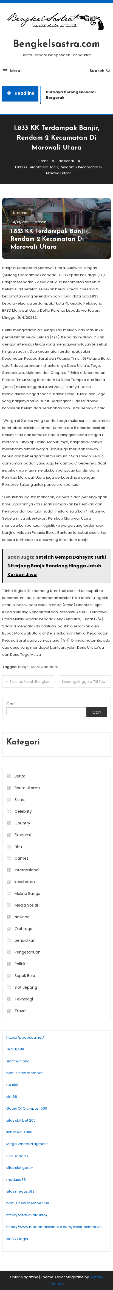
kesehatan (25, 881)
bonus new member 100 (27, 1203)
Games (22, 858)
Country (22, 823)
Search (96, 70)
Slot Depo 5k (17, 1155)
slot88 (11, 1096)
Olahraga (23, 928)
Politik (20, 964)
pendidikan (25, 940)
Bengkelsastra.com (56, 44)
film (18, 846)
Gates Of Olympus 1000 (26, 1108)
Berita (20, 776)
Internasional (27, 870)
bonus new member (24, 1073)
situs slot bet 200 (21, 1120)
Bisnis (20, 799)
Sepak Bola (25, 975)
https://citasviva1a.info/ (26, 1215)
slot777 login (17, 1238)
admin (40, 222)
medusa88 (16, 1179)
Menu (16, 71)
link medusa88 (19, 1132)
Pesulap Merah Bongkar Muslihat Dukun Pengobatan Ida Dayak (32, 681)
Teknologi (24, 999)
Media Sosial (26, 905)
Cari (10, 704)
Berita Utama (27, 788)
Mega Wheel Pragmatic (27, 1143)
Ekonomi (23, 835)
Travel (20, 1011)
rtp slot (12, 1084)
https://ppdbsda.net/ (25, 1037)
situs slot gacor (19, 1167)
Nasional (20, 212)
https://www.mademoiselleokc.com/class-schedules (54, 1226)
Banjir (23, 666)
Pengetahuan (28, 952)
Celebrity (23, 811)
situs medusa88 (20, 1191)
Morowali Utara (44, 666)
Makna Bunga (27, 893)
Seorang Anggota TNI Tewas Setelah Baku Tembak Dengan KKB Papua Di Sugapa (86, 681)
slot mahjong (18, 1061)
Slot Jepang (26, 987)
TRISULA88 (15, 1049)
